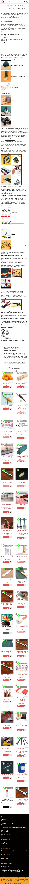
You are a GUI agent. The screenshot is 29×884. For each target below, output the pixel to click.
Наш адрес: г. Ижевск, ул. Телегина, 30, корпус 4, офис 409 (12, 869)
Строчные (6, 42)
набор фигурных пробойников (11, 190)
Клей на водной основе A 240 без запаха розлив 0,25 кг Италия (22, 776)
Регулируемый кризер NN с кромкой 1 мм (22, 580)
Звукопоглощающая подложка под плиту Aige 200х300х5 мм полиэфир (7, 458)
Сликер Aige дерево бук (21, 383)
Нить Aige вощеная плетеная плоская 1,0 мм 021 (22, 725)
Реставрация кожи (4, 835)
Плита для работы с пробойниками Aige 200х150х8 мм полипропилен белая (22, 700)
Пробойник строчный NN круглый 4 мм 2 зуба (22, 652)
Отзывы (2, 826)
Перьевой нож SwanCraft (7, 774)
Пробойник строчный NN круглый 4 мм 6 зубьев (22, 800)
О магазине (3, 828)
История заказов (4, 858)
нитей (18, 136)
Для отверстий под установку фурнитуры (13, 48)
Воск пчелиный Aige (7, 383)
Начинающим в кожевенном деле (8, 820)
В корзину (7, 387)
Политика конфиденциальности (7, 834)
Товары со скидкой (4, 843)
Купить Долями (4, 819)
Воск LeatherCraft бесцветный (22, 481)
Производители (4, 842)
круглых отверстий (20, 188)
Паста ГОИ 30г (21, 603)
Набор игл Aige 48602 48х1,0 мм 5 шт (22, 675)
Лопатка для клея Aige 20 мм (7, 580)
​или (18, 76)
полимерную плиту (14, 363)
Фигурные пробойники (6, 150)
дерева (9, 350)
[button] (26, 1)
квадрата (14, 189)
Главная (8, 5)
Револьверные (7, 51)
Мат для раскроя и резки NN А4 (7, 652)
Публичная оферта (5, 831)
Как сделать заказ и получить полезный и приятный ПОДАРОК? (13, 827)
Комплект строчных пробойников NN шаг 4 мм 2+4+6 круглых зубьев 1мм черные (22, 532)
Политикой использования (11, 883)
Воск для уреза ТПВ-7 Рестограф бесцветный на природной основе (7, 750)
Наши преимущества (5, 830)
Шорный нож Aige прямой (7, 724)
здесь (19, 266)
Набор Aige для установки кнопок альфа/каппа (7, 557)
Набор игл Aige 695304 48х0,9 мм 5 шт (7, 432)
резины (14, 350)
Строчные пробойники (6, 53)
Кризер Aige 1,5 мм (7, 697)
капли (6, 189)
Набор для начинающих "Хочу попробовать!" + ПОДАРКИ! (7, 628)
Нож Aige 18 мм (21, 504)
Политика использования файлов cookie (9, 822)
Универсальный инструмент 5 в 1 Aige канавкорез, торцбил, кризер (22, 407)
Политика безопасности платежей (8, 833)
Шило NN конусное (7, 405)
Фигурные (6, 44)
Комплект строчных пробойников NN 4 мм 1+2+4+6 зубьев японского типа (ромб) (22, 750)
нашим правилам (17, 852)
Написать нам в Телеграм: (6, 863)
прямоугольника (22, 189)
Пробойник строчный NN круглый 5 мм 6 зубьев (7, 603)
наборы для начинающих (15, 341)
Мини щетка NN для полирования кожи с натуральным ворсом (7, 532)
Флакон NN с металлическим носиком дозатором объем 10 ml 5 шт (7, 801)
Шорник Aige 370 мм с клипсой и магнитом (22, 557)
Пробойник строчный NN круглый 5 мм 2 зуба (7, 481)
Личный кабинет (4, 857)
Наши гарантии (4, 824)
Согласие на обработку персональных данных (10, 837)
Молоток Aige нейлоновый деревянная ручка (22, 627)
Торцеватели (7, 46)
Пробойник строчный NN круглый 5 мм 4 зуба (7, 675)
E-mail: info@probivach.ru (6, 867)
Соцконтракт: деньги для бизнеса (8, 823)
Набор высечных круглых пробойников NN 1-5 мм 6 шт (22, 433)
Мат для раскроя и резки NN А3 (22, 457)
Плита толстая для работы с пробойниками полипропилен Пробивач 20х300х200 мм (7, 506)
